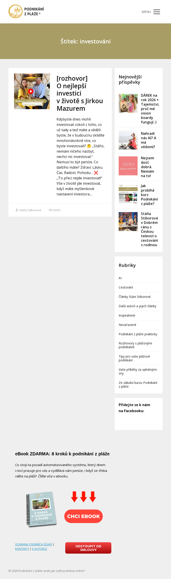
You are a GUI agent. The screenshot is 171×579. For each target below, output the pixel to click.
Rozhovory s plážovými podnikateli (135, 345)
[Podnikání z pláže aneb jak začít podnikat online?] (26, 11)
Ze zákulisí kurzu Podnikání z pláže (138, 385)
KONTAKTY (22, 549)
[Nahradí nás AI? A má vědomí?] (128, 140)
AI (120, 278)
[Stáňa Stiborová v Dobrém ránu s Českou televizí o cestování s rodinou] (128, 221)
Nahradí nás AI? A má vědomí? (148, 140)
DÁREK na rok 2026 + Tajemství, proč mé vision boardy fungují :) (150, 109)
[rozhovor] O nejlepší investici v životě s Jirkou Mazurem (80, 93)
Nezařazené (127, 325)
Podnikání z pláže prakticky (138, 334)
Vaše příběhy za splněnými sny (138, 371)
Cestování (126, 287)
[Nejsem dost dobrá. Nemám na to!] (128, 165)
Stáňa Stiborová (30, 210)
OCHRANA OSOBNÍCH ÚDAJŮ (33, 544)
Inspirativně (127, 315)
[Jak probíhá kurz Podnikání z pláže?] (128, 193)
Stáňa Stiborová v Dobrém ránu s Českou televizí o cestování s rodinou (149, 229)
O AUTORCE (39, 549)
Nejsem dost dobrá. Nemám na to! (147, 166)
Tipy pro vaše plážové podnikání (134, 358)
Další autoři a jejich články (137, 306)
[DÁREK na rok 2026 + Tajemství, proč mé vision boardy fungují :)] (128, 103)
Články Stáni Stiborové (135, 297)
